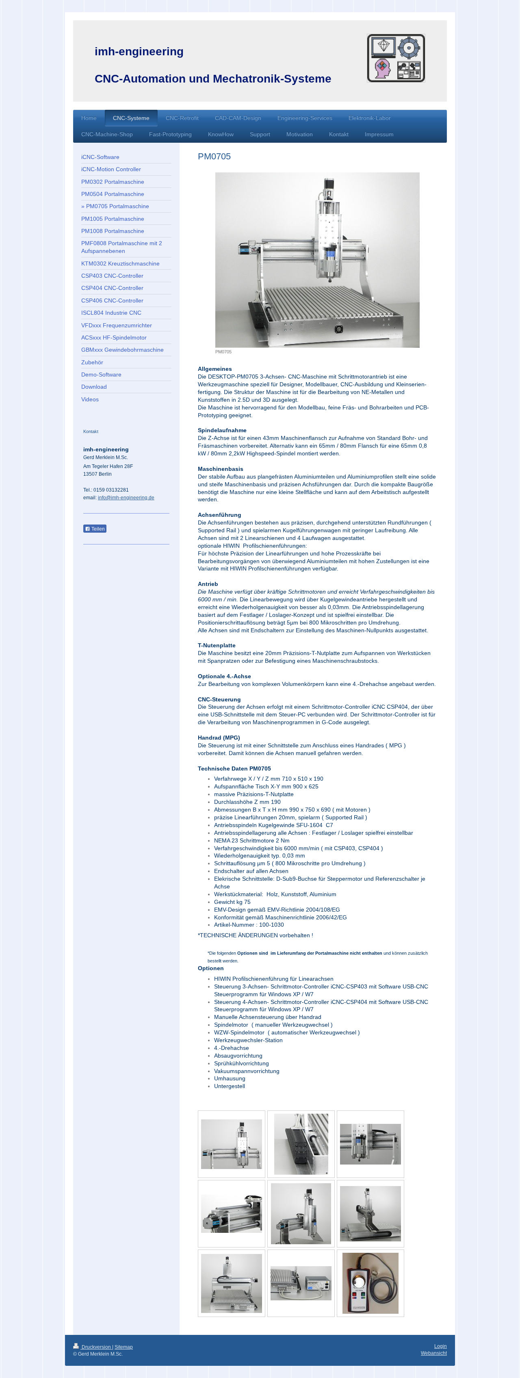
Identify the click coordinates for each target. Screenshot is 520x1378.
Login (440, 1346)
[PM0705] (317, 260)
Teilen (97, 529)
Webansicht (434, 1353)
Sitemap (124, 1347)
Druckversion (96, 1347)
